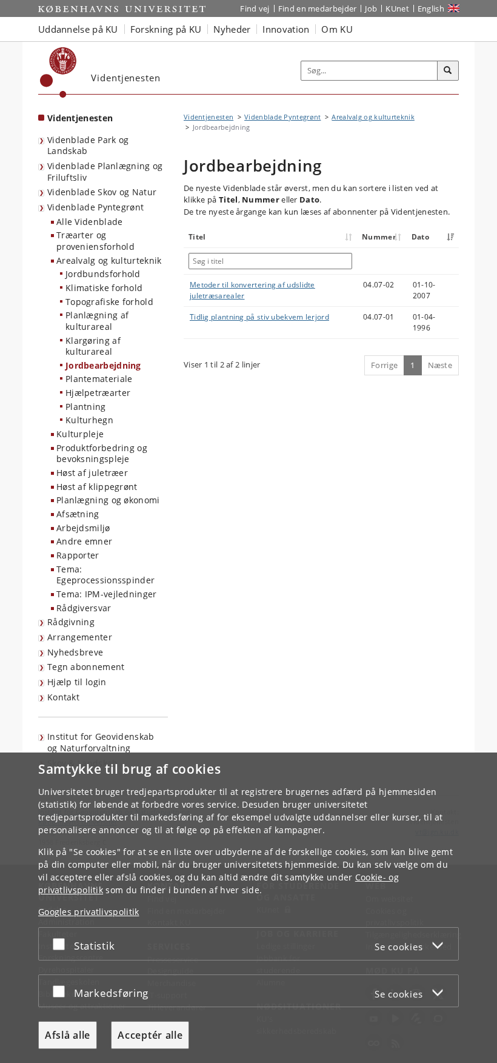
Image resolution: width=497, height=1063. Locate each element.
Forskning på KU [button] (166, 29)
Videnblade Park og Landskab (87, 145)
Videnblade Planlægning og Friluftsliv (105, 171)
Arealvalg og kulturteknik (109, 260)
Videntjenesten (80, 118)
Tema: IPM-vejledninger (106, 594)
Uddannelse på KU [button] (78, 29)
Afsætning (77, 514)
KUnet (397, 8)
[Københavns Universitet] (58, 72)
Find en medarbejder (317, 8)
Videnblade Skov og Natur (101, 192)
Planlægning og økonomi (108, 500)
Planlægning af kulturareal (96, 320)
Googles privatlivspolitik (88, 911)
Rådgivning (71, 622)
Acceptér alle (150, 1035)
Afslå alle (67, 1035)
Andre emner (84, 541)
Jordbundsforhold (103, 274)
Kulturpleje (80, 434)
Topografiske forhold (109, 301)
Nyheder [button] (231, 29)
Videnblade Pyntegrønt (95, 207)
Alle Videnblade (89, 221)
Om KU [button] (337, 29)
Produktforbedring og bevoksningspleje (101, 453)
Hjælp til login (77, 682)
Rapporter (77, 555)
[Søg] (448, 71)
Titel (197, 237)
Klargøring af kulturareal (93, 346)
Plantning (85, 406)
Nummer (379, 237)
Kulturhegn (89, 420)
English (431, 8)
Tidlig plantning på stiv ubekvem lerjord (259, 317)
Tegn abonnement (86, 666)
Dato (420, 237)
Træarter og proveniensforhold (95, 240)
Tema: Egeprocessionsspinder (105, 574)
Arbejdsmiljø (83, 528)
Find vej (254, 8)
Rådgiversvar (84, 608)
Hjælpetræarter (97, 392)
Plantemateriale (99, 378)
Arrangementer (79, 637)
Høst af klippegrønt (97, 486)
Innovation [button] (285, 29)
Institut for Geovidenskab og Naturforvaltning (101, 742)
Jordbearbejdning (103, 365)
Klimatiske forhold (103, 287)
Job (371, 8)
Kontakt (63, 697)
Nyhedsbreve (75, 652)
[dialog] (248, 908)
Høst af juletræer (92, 472)
